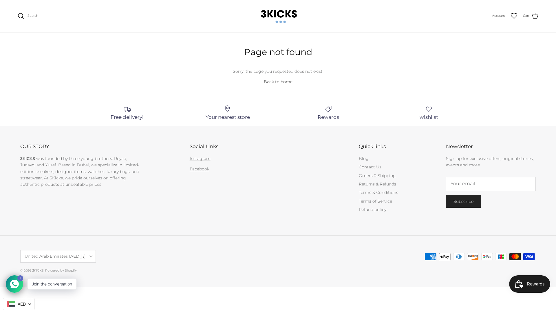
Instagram (200, 158)
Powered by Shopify (61, 270)
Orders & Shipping (377, 175)
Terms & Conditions (378, 192)
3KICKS (38, 270)
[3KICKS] (278, 16)
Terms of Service (375, 201)
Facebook (199, 169)
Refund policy (372, 209)
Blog (364, 158)
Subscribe (463, 201)
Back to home (278, 81)
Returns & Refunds (377, 184)
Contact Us (370, 167)
